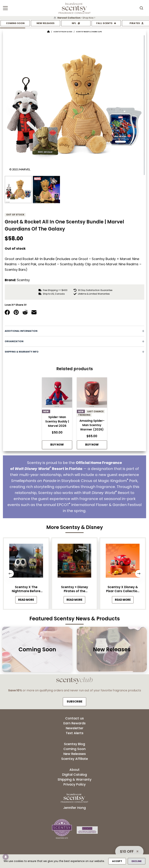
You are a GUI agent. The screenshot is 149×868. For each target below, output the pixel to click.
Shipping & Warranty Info (22, 351)
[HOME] (48, 31)
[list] (74, 18)
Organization (14, 341)
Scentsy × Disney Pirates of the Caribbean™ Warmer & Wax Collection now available (74, 589)
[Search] (141, 8)
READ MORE (27, 600)
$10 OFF (127, 851)
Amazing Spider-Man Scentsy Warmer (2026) (91, 425)
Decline (137, 861)
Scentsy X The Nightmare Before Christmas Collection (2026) (26, 589)
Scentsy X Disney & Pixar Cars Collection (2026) (122, 589)
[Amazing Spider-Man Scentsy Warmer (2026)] (92, 393)
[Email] (34, 312)
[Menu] (5, 8)
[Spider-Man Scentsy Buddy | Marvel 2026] (57, 393)
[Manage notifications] (6, 857)
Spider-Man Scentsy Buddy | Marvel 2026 (57, 421)
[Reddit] (25, 312)
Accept (117, 861)
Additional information (21, 330)
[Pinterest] (16, 312)
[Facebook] (7, 312)
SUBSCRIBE (74, 701)
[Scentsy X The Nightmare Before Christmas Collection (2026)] (26, 562)
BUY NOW (57, 444)
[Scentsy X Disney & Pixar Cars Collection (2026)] (123, 562)
